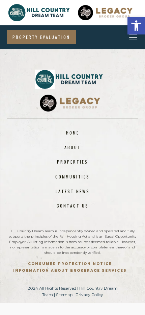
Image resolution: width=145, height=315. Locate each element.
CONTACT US (73, 206)
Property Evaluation (41, 37)
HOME (72, 133)
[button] (136, 25)
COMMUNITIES (72, 176)
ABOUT (72, 147)
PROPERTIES (72, 162)
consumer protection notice (70, 264)
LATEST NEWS (73, 191)
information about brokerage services (70, 270)
